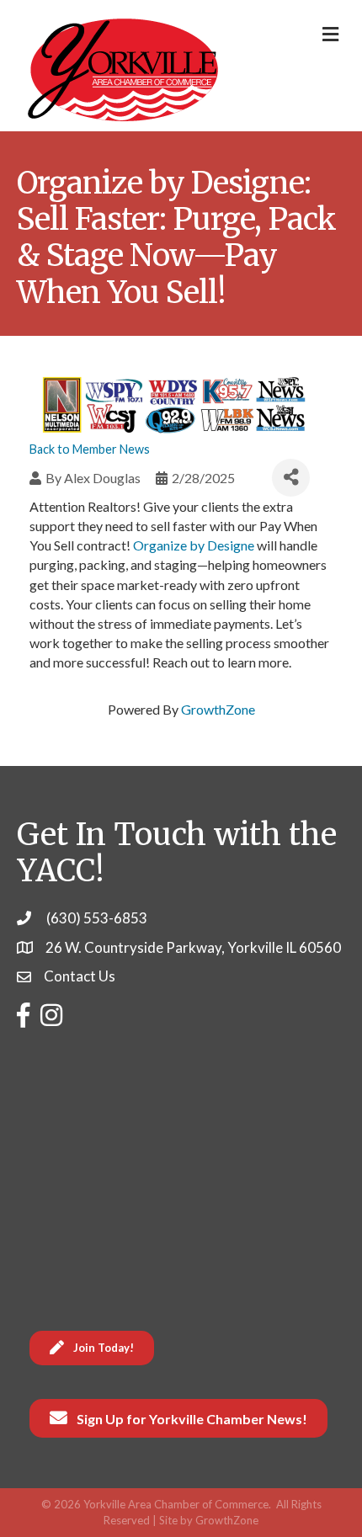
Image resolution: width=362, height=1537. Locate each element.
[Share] (291, 478)
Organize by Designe (193, 545)
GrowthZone (218, 709)
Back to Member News (89, 449)
